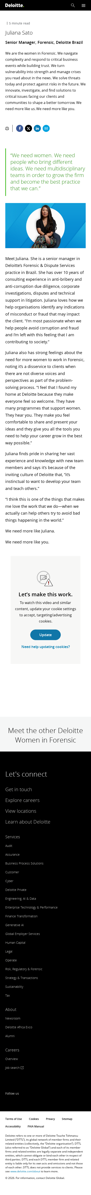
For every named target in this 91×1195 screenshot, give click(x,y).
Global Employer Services (22, 934)
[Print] (7, 128)
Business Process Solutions (24, 863)
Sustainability (14, 986)
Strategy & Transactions (21, 978)
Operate (11, 960)
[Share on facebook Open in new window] (19, 128)
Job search (13, 1068)
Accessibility (13, 1126)
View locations (20, 810)
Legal (8, 951)
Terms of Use (13, 1119)
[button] (73, 5)
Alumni (10, 1036)
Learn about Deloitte (27, 821)
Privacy (50, 1119)
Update (45, 634)
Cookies (34, 1119)
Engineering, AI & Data (20, 898)
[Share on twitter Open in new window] (28, 128)
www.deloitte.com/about (25, 1171)
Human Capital (15, 942)
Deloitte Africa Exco (18, 1027)
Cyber (9, 881)
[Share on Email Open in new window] (46, 128)
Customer (12, 872)
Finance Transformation (21, 916)
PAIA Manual (36, 1126)
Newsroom (12, 1018)
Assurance (12, 854)
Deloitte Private (16, 890)
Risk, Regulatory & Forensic (23, 969)
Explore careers (22, 800)
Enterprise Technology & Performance (31, 907)
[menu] (83, 5)
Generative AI (14, 925)
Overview (11, 1059)
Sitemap (67, 1119)
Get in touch (18, 789)
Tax (7, 995)
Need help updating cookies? (45, 646)
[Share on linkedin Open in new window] (37, 128)
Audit (8, 846)
